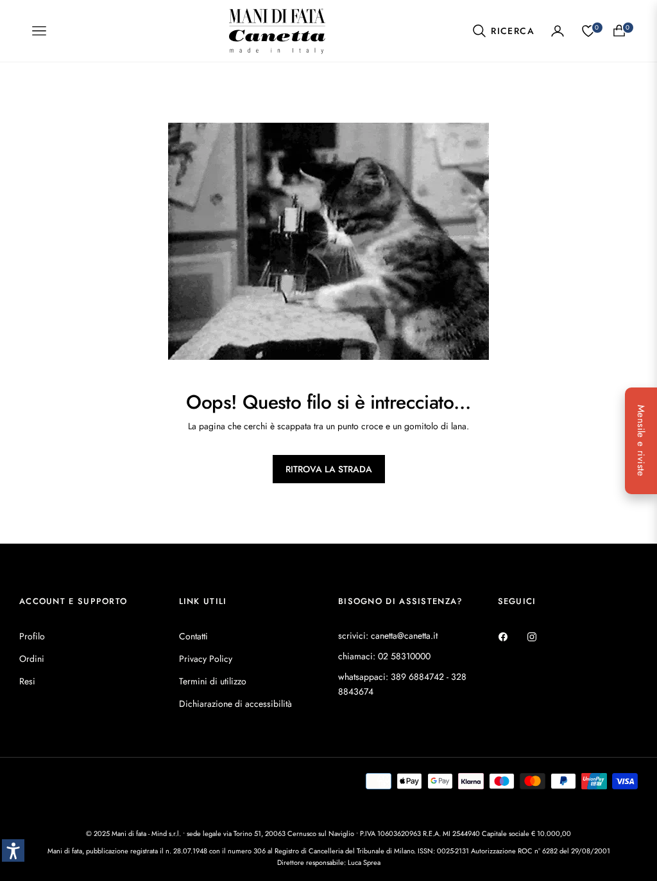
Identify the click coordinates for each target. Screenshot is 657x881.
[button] (503, 30)
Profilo (32, 636)
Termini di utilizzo (212, 681)
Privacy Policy (205, 658)
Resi (27, 681)
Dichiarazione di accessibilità (235, 703)
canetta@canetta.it (404, 635)
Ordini (31, 658)
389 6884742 (417, 676)
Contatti (193, 636)
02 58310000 (404, 656)
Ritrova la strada (329, 469)
